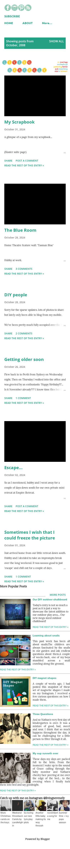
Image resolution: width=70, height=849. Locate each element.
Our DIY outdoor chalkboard (50, 599)
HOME (8, 23)
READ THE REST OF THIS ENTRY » (18, 669)
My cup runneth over (45, 753)
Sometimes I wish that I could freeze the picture (29, 535)
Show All (56, 41)
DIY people (15, 295)
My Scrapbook (19, 122)
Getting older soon (24, 359)
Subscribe (12, 16)
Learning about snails (46, 635)
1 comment (23, 398)
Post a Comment (27, 160)
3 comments (24, 268)
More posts (58, 594)
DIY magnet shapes (44, 678)
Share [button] (8, 160)
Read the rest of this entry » (24, 165)
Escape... (13, 467)
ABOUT (27, 23)
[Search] (55, 6)
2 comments (24, 333)
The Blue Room (20, 230)
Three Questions (43, 714)
